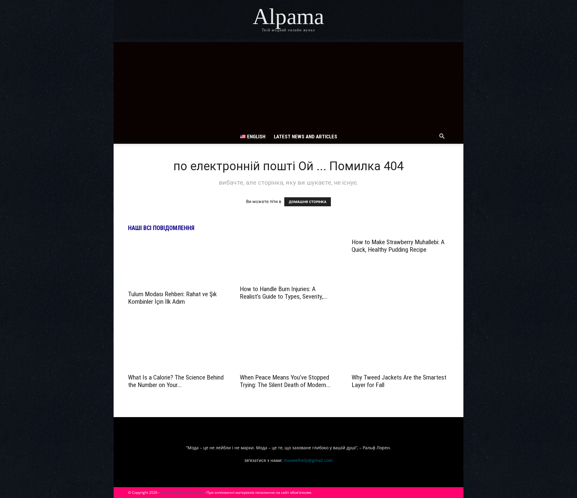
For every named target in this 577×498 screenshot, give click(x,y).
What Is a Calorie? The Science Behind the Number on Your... (176, 381)
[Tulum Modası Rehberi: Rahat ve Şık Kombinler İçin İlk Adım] (176, 262)
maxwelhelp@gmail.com (308, 460)
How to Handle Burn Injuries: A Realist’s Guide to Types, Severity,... (284, 292)
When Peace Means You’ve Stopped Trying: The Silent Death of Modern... (285, 381)
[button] (442, 137)
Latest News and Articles (305, 137)
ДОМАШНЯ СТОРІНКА (307, 202)
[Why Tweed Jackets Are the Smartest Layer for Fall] (400, 346)
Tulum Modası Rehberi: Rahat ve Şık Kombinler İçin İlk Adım (172, 297)
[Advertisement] (288, 84)
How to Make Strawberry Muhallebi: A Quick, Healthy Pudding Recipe (398, 245)
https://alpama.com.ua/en (181, 492)
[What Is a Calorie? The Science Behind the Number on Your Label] (176, 346)
